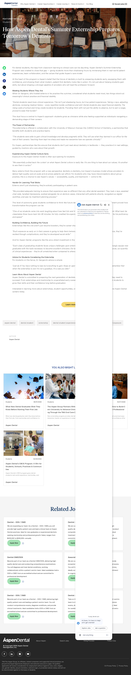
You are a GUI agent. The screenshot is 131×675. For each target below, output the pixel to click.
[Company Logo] (11, 4)
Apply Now (15, 543)
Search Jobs (64, 641)
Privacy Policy (123, 666)
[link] (24, 401)
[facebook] (4, 654)
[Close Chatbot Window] (108, 204)
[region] (93, 419)
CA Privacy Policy (110, 666)
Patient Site (111, 641)
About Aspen (41, 641)
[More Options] (80, 635)
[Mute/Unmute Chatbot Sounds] (105, 204)
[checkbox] (23, 543)
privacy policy (88, 213)
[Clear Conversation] (101, 204)
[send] (107, 635)
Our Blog (89, 4)
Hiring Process (89, 641)
